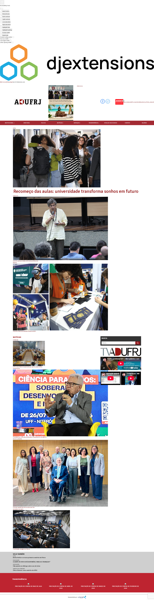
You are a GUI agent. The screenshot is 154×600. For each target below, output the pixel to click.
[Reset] (1, 8)
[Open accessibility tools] (2, 2)
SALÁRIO (144, 123)
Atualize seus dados (110, 123)
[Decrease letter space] (11, 42)
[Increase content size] (13, 37)
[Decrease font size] (9, 39)
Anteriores (80, 86)
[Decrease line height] (10, 41)
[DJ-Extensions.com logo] (77, 80)
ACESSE (63, 88)
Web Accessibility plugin (6, 82)
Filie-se (43, 123)
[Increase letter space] (13, 42)
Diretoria (27, 123)
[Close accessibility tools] (2, 9)
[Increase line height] (11, 41)
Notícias (59, 123)
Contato (127, 123)
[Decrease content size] (12, 37)
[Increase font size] (10, 39)
